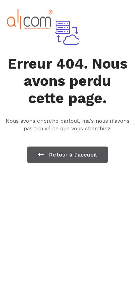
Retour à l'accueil (72, 154)
